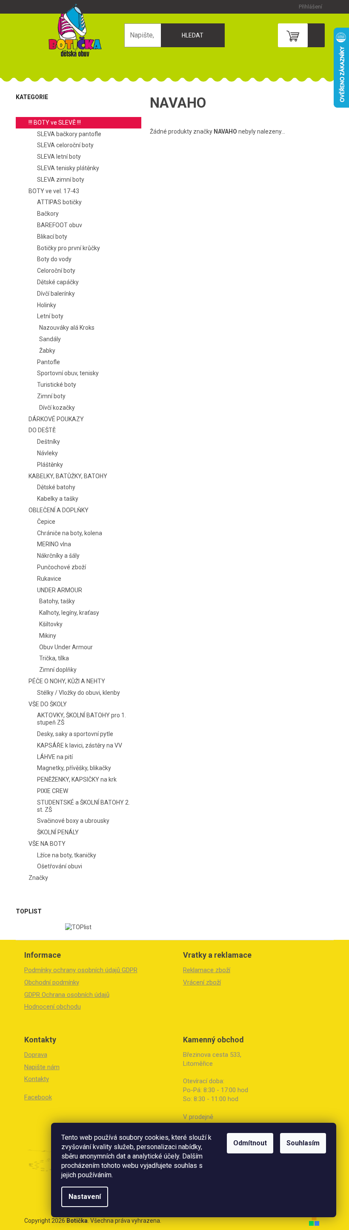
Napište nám (42, 1067)
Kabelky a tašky (57, 498)
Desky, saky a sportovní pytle (75, 734)
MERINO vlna (54, 544)
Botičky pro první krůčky (68, 248)
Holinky (46, 305)
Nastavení (85, 1197)
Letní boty (50, 316)
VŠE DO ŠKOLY (48, 704)
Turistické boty (56, 384)
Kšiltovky (51, 624)
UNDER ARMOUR (59, 590)
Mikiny (47, 635)
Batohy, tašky (57, 601)
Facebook (38, 1097)
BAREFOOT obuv (59, 225)
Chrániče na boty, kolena (69, 533)
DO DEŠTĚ (42, 430)
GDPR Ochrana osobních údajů (66, 995)
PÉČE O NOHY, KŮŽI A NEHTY (67, 681)
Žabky (47, 350)
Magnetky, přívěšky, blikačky (74, 768)
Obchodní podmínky (51, 982)
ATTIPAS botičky (59, 202)
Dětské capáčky (58, 282)
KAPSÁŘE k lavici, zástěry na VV (79, 745)
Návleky (47, 453)
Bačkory (48, 213)
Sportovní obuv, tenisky (68, 373)
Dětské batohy (56, 487)
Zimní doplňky (58, 669)
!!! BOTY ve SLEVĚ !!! (55, 122)
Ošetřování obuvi (59, 866)
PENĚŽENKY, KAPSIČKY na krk (77, 779)
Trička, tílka (54, 658)
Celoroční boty (56, 270)
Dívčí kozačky (57, 407)
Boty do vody (54, 259)
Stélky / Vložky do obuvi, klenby (78, 692)
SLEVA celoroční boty (65, 145)
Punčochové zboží (61, 567)
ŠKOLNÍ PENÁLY (58, 832)
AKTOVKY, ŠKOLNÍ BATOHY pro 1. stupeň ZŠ (81, 719)
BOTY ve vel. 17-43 (54, 191)
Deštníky (48, 441)
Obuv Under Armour (66, 647)
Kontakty (36, 1079)
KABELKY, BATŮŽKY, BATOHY (68, 476)
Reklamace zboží (206, 970)
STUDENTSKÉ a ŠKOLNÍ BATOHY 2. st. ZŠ (83, 806)
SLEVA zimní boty (60, 179)
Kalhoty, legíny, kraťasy (69, 612)
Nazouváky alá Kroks (66, 327)
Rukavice (49, 578)
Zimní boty (51, 396)
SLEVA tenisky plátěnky (68, 168)
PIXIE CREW (52, 791)
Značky (38, 877)
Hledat (192, 35)
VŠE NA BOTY (47, 843)
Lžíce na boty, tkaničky (66, 855)
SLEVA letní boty (59, 156)
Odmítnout (250, 1143)
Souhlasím (303, 1143)
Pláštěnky (50, 464)
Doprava (35, 1055)
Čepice (46, 521)
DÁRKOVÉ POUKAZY (56, 419)
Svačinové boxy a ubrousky (73, 820)
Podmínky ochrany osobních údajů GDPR (80, 970)
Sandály (50, 339)
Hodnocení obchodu (52, 1006)
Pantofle (48, 362)
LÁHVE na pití (55, 756)
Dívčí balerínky (56, 293)
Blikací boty (52, 236)
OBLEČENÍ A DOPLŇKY (59, 510)
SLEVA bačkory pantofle (69, 134)
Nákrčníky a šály (58, 555)
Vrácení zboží (202, 982)
